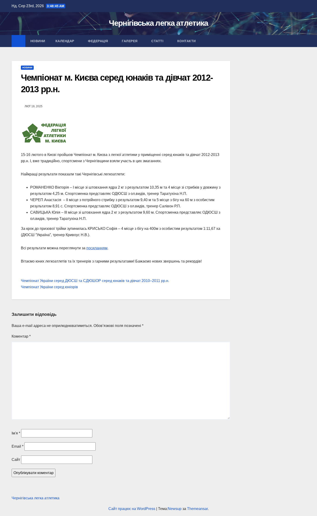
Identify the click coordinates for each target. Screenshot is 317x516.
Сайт (16, 460)
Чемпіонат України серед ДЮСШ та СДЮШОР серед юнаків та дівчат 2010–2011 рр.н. (95, 281)
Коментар (21, 336)
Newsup (174, 509)
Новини (37, 41)
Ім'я (16, 433)
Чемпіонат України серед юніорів (49, 287)
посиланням (96, 248)
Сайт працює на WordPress (132, 509)
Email (17, 446)
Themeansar (197, 509)
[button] (302, 41)
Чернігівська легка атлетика (158, 23)
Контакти (187, 41)
